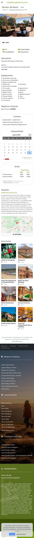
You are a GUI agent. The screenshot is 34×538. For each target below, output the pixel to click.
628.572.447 (16, 120)
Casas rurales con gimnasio (12, 490)
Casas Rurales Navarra (8, 453)
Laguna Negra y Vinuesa (8, 367)
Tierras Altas (5, 419)
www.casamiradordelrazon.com (13, 122)
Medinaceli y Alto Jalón (8, 370)
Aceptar (12, 534)
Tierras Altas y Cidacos (8, 383)
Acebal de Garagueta (8, 260)
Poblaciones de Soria (7, 430)
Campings (13, 346)
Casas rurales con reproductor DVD (23, 509)
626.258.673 (7, 120)
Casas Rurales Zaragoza (8, 458)
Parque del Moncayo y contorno (11, 375)
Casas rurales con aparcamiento (9, 506)
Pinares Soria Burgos (7, 378)
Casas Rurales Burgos (8, 445)
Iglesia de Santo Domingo (23, 281)
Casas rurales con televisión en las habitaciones (15, 488)
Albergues (4, 346)
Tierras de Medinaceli (8, 427)
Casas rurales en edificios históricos (23, 483)
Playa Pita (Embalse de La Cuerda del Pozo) (8, 281)
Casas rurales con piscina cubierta (9, 485)
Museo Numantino (7, 303)
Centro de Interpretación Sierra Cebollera (25, 325)
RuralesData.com (17, 341)
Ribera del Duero (6, 403)
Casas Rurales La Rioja (8, 450)
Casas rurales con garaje (20, 494)
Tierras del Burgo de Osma (9, 386)
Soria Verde (4, 408)
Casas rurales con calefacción (21, 501)
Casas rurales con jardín (7, 501)
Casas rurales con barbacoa (20, 487)
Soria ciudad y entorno (8, 381)
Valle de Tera (5, 389)
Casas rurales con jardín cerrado (19, 491)
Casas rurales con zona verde (8, 486)
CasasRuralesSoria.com (17, 2)
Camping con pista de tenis (23, 486)
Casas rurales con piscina (7, 483)
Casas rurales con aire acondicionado (22, 493)
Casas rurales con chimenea (13, 511)
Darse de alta (6, 475)
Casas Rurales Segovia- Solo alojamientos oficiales (16, 455)
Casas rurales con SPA (23, 506)
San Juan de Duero (24, 303)
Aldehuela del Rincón (15, 10)
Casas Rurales (5, 348)
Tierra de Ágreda (6, 411)
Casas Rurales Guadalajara (9, 447)
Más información (21, 534)
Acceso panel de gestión (10, 478)
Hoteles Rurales (23, 346)
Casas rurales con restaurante (8, 510)
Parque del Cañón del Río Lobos (11, 373)
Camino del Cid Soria (7, 365)
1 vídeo (6, 42)
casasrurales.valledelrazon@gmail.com (15, 124)
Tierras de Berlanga (7, 424)
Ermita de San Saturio (8, 323)
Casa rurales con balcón (7, 494)
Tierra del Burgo (6, 414)
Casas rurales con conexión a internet (22, 505)
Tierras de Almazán (7, 422)
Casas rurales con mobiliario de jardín (15, 503)
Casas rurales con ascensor (18, 495)
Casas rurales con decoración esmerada (22, 499)
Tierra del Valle (5, 416)
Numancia (21, 260)
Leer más (4, 69)
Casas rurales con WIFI (6, 487)
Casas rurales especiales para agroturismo (16, 501)
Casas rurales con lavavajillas (13, 498)
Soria (2, 406)
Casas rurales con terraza (22, 507)
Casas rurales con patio (24, 485)
